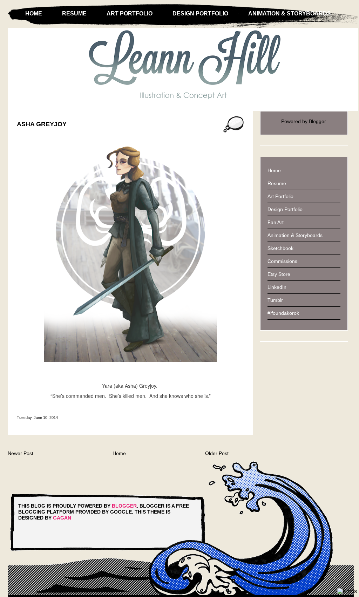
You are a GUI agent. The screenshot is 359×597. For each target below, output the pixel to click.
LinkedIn (276, 287)
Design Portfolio (200, 13)
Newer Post (20, 453)
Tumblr (275, 300)
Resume (74, 13)
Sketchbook (280, 248)
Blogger (317, 121)
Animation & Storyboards (289, 13)
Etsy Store (278, 274)
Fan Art (275, 222)
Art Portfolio (130, 13)
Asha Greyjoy (42, 124)
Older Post (217, 453)
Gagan (62, 518)
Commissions (282, 261)
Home (33, 13)
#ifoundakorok (283, 313)
